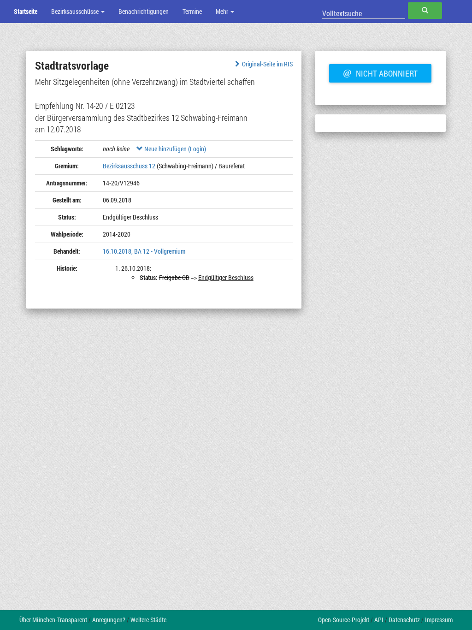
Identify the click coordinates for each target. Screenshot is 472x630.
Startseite (25, 11)
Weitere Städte (148, 619)
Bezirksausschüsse (75, 11)
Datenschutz (404, 619)
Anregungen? (108, 619)
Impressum (439, 619)
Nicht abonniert (380, 72)
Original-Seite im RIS (267, 63)
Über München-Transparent (53, 619)
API (379, 619)
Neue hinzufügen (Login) (174, 148)
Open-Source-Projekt (343, 619)
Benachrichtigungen (143, 11)
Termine (192, 11)
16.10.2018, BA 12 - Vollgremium (144, 251)
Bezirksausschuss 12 (129, 165)
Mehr (223, 11)
